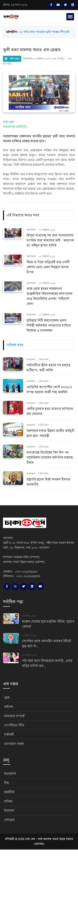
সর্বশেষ (8, 707)
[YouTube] (58, 5)
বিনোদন (9, 811)
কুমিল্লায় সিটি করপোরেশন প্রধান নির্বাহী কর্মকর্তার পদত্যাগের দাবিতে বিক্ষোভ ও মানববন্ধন (49, 325)
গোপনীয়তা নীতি (14, 725)
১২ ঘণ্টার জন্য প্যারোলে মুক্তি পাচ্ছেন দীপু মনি (44, 32)
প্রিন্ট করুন (13, 58)
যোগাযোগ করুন (14, 744)
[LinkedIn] (73, 5)
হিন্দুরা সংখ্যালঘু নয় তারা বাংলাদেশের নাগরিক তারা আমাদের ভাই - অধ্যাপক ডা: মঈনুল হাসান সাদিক (50, 240)
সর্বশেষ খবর (15, 345)
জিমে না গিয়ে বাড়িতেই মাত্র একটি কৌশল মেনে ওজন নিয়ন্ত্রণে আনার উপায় (48, 267)
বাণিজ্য (8, 801)
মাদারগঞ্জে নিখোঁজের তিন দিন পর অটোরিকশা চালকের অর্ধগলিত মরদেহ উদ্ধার (50, 457)
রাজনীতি (9, 792)
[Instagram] (15, 586)
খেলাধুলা (9, 820)
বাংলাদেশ (31, 359)
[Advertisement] (39, 879)
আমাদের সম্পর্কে (14, 716)
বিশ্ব (6, 783)
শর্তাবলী (9, 734)
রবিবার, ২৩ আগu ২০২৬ (15, 4)
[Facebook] (51, 5)
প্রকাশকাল (31, 229)
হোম (7, 697)
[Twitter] (65, 5)
